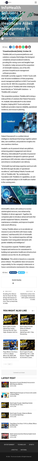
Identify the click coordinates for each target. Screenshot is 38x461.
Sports (31, 444)
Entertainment (9, 444)
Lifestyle (14, 450)
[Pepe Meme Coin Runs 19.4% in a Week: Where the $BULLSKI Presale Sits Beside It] (10, 345)
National (24, 450)
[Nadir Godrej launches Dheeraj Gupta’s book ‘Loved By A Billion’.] (5, 436)
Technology (22, 444)
